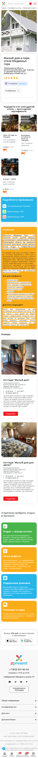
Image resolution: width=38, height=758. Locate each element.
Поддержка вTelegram (19, 689)
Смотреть (22, 84)
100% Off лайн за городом (10, 136)
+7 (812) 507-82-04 (19, 669)
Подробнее (10, 414)
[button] (33, 356)
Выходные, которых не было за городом (26, 137)
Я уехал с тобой (9, 179)
